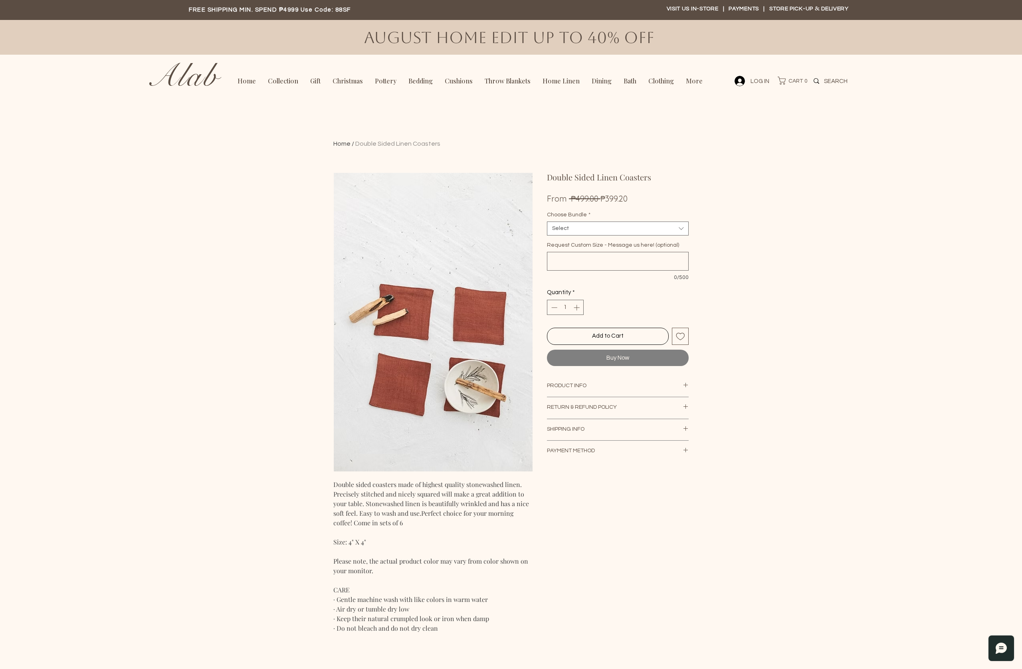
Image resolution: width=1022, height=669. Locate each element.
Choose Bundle (568, 215)
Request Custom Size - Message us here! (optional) (613, 245)
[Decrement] (553, 307)
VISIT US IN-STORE (693, 9)
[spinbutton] (565, 307)
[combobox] (618, 229)
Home (342, 144)
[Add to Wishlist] (680, 336)
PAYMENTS (744, 9)
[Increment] (577, 307)
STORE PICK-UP (792, 9)
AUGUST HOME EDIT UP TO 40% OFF (511, 37)
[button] (789, 81)
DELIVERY (835, 9)
